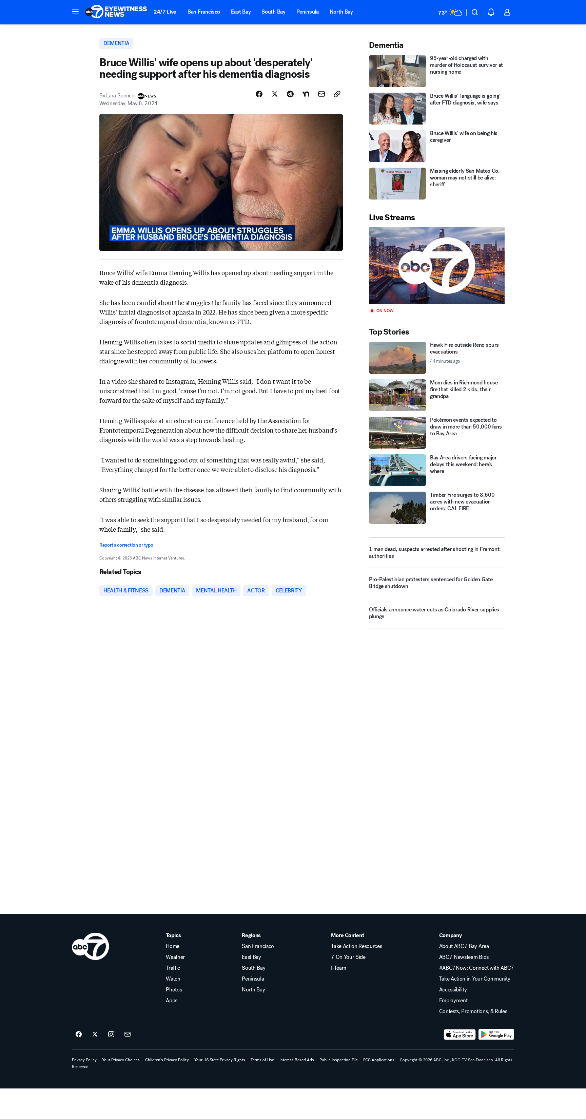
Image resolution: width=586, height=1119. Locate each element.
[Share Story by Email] (321, 94)
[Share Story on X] (274, 94)
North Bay (341, 11)
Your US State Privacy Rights (219, 1060)
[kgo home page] (90, 946)
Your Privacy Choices (121, 1060)
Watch (173, 979)
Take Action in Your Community (474, 979)
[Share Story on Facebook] (259, 94)
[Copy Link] (337, 94)
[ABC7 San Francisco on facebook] (78, 1034)
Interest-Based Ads (296, 1060)
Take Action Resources (356, 946)
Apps (171, 1000)
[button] (75, 11)
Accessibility (453, 989)
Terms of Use (262, 1060)
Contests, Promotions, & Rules (473, 1011)
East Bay (241, 11)
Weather (175, 957)
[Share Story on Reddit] (290, 94)
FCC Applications (378, 1060)
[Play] (437, 265)
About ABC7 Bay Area (464, 946)
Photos (174, 989)
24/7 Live (165, 11)
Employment (453, 1000)
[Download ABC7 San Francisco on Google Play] (496, 1034)
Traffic (173, 968)
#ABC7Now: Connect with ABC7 (476, 968)
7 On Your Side (348, 957)
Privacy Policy (84, 1060)
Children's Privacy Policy (167, 1060)
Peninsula (307, 11)
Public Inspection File (338, 1060)
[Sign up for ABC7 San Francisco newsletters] (127, 1034)
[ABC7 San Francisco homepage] (116, 12)
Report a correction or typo (126, 545)
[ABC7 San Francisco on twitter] (95, 1034)
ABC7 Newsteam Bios (464, 957)
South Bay (273, 11)
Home (172, 946)
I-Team (338, 968)
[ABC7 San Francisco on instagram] (111, 1034)
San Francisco (204, 11)
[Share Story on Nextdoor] (306, 94)
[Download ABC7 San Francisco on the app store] (460, 1034)
